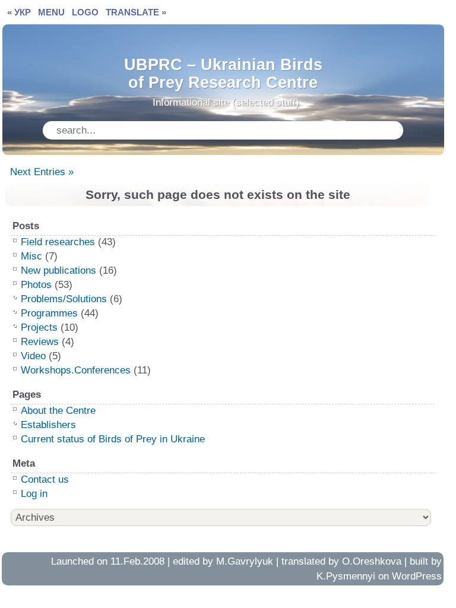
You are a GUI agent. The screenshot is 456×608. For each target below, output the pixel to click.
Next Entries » (42, 172)
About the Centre (58, 410)
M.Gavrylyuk (244, 561)
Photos (36, 284)
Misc (31, 256)
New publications (58, 270)
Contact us (45, 479)
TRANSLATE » (136, 12)
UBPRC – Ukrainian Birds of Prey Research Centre (223, 71)
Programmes (49, 313)
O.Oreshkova (371, 561)
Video (33, 356)
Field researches (58, 242)
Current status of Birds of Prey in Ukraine (113, 439)
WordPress (417, 576)
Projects (39, 327)
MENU (51, 12)
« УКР (19, 12)
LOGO (85, 12)
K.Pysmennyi (345, 576)
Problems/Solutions (64, 299)
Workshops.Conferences (76, 370)
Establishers (48, 424)
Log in (34, 493)
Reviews (40, 341)
